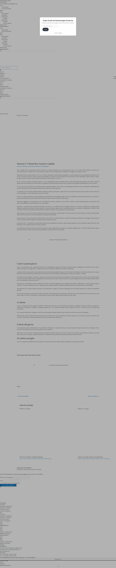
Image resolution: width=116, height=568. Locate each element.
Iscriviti (45, 29)
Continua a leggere (58, 33)
